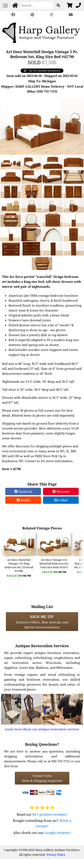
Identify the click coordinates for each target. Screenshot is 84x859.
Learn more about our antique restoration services (42, 729)
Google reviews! (57, 832)
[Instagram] (51, 15)
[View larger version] (42, 126)
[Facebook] (13, 15)
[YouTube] (70, 15)
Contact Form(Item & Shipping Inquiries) (42, 778)
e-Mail (62, 500)
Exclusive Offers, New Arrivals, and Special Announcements (42, 621)
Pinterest (63, 491)
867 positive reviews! (49, 814)
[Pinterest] (32, 15)
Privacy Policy (55, 855)
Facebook (25, 491)
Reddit (25, 500)
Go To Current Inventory (44, 70)
